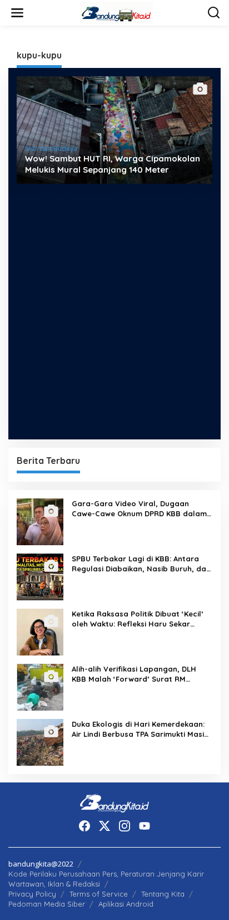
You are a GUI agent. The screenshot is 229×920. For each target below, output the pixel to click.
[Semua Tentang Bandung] (117, 12)
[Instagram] (124, 826)
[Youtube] (144, 826)
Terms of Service (98, 893)
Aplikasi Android (125, 903)
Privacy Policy (32, 893)
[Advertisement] (114, 315)
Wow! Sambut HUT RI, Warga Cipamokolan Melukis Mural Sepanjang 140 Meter (112, 164)
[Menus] (17, 13)
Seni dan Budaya (51, 148)
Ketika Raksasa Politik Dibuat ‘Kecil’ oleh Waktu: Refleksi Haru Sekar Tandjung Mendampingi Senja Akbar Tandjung (138, 619)
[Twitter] (104, 826)
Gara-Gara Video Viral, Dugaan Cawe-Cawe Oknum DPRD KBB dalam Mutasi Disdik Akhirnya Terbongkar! (139, 508)
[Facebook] (84, 826)
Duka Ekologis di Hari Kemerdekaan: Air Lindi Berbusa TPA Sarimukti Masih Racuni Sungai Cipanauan (140, 729)
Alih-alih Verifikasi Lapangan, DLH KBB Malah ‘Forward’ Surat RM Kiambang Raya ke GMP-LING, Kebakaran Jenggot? (134, 674)
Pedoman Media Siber (46, 903)
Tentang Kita (163, 893)
